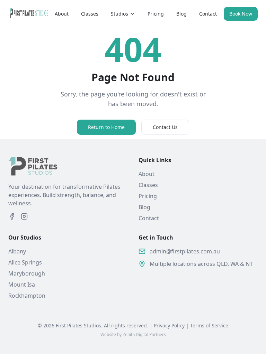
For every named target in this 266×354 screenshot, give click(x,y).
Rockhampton (26, 295)
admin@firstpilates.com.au (185, 251)
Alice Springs (25, 262)
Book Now (240, 13)
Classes (89, 13)
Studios (119, 13)
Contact (208, 13)
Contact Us (165, 127)
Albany (17, 251)
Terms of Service (209, 325)
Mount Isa (21, 284)
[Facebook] (11, 216)
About (62, 13)
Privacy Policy (169, 325)
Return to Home (106, 127)
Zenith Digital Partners (144, 334)
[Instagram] (24, 216)
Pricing (156, 13)
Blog (181, 13)
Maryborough (26, 273)
